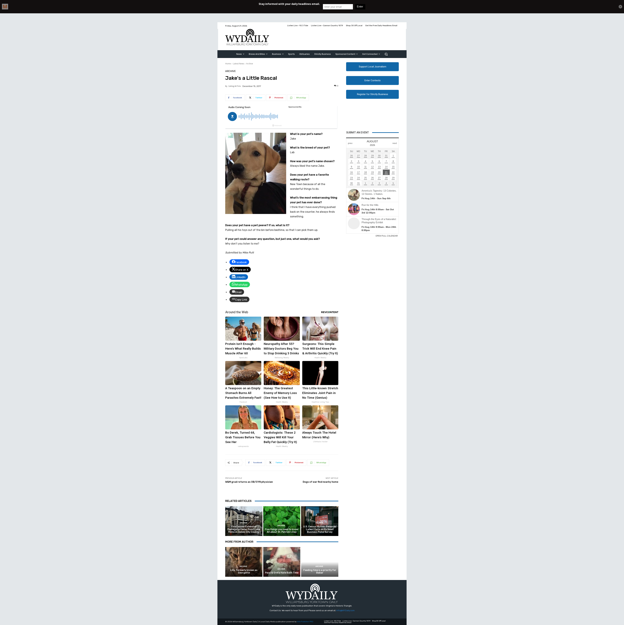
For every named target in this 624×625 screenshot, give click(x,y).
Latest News (238, 63)
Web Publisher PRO (305, 622)
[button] (386, 54)
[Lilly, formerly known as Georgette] (243, 562)
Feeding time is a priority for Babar (319, 571)
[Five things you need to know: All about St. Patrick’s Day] (281, 521)
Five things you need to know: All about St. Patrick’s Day (282, 531)
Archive (249, 63)
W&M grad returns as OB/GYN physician (249, 481)
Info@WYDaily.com (345, 610)
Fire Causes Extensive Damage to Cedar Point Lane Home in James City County (244, 529)
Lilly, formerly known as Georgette (243, 571)
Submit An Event (357, 132)
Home (228, 63)
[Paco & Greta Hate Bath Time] (281, 562)
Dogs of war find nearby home (320, 481)
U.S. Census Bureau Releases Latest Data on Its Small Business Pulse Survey (319, 529)
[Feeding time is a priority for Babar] (319, 562)
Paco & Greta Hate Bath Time (281, 572)
